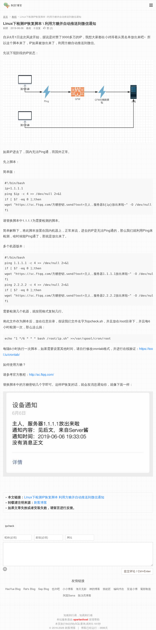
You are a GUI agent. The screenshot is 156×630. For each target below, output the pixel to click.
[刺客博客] (13, 6)
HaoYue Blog (13, 589)
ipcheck (9, 526)
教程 (14, 16)
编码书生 (119, 589)
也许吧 (56, 589)
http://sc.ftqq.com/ (41, 374)
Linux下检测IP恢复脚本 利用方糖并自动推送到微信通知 (64, 497)
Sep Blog (43, 589)
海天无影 (81, 589)
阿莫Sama (69, 595)
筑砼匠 (107, 589)
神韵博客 (94, 589)
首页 (5, 16)
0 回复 (37, 28)
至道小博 (132, 589)
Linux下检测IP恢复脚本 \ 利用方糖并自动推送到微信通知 (49, 23)
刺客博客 (40, 502)
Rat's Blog (29, 589)
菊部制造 (145, 589)
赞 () (50, 28)
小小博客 (68, 589)
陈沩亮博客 (84, 595)
